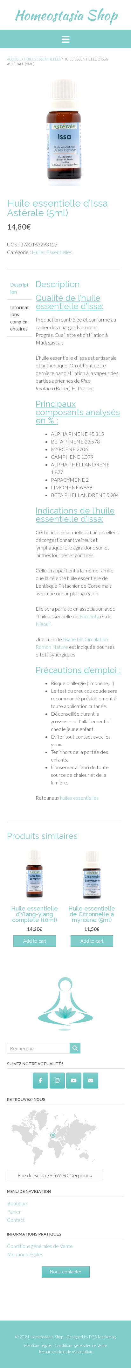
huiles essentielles (79, 798)
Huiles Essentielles (42, 59)
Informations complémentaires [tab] (19, 318)
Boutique (17, 1203)
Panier (14, 1212)
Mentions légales (25, 1254)
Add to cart (91, 941)
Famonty (89, 616)
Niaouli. (44, 624)
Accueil (14, 59)
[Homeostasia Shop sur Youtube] (73, 1080)
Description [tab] (19, 288)
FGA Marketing (102, 1336)
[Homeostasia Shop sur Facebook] (40, 1080)
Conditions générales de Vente (40, 1246)
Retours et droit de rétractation (65, 1352)
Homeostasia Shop (65, 15)
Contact (16, 1220)
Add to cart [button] (34, 941)
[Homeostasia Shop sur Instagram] (57, 1080)
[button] (65, 39)
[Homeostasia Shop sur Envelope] (90, 1080)
